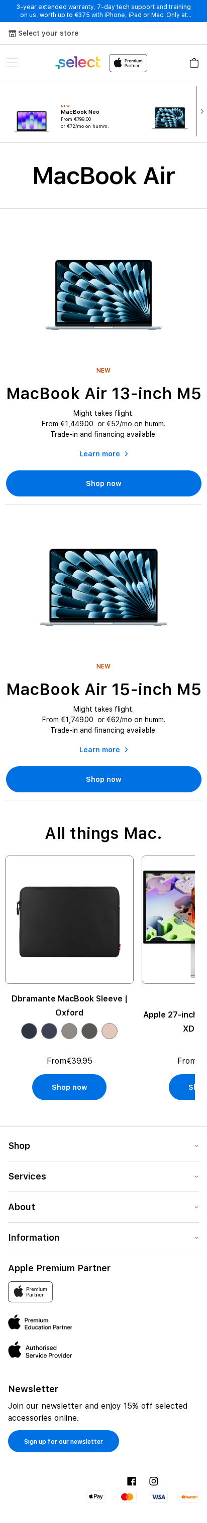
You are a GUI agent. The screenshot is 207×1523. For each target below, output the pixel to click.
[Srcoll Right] (201, 111)
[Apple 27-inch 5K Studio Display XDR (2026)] (72, 920)
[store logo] (100, 63)
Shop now (103, 483)
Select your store (48, 33)
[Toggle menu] (12, 63)
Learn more (99, 454)
